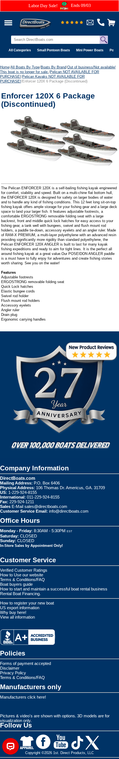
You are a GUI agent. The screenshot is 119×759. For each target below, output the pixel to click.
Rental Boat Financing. (20, 593)
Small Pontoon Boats (53, 50)
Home (4, 67)
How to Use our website (21, 574)
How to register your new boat (27, 603)
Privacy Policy (13, 672)
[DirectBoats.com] (42, 20)
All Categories (20, 50)
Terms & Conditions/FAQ (22, 579)
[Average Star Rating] (72, 23)
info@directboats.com (69, 511)
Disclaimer (9, 668)
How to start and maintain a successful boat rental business (53, 589)
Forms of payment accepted (25, 663)
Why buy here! (13, 612)
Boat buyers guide (16, 584)
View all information (17, 617)
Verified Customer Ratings (23, 570)
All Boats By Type (25, 67)
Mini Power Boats (90, 50)
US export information (19, 607)
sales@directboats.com (45, 506)
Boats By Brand (53, 67)
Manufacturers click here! (23, 697)
